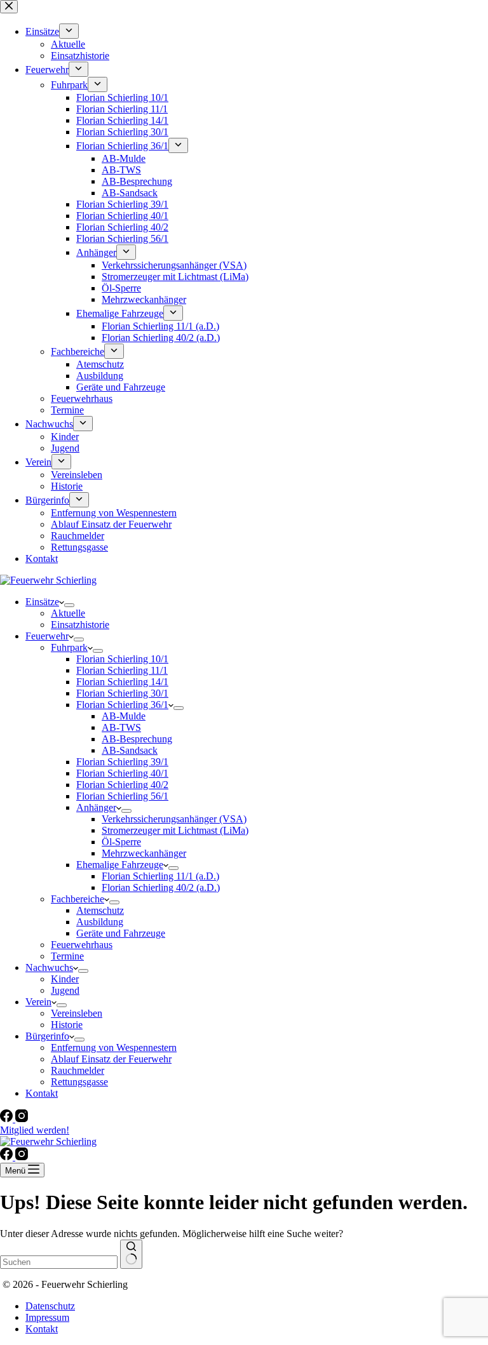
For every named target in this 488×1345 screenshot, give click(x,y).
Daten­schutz (50, 1306)
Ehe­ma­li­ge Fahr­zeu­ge (119, 864)
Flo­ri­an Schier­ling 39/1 (122, 761)
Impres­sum (47, 1317)
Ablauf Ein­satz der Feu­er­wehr (111, 1059)
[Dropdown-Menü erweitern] (69, 605)
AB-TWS (121, 727)
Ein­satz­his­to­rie (80, 624)
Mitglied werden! (34, 1130)
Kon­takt (41, 1093)
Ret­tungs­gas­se (79, 1081)
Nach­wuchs (49, 967)
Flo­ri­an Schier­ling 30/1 (122, 693)
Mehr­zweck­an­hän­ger (144, 853)
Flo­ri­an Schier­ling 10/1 (122, 658)
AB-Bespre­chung (137, 738)
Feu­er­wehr (47, 636)
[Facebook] (7, 1118)
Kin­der (65, 979)
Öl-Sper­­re (121, 841)
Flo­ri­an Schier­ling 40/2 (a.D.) (161, 887)
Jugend (65, 990)
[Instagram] (21, 1118)
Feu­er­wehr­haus (81, 944)
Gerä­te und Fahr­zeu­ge (120, 933)
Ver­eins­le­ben (76, 1013)
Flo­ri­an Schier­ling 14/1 (122, 681)
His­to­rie (67, 1024)
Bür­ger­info (47, 1036)
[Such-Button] (131, 1254)
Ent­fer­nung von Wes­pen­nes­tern (114, 1047)
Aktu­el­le (68, 613)
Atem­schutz (100, 910)
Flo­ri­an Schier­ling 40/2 (122, 784)
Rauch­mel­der (77, 1070)
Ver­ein (38, 1001)
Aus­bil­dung (99, 921)
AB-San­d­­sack (130, 750)
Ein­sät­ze (42, 601)
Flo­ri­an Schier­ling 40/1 (122, 773)
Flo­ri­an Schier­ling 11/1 (122, 670)
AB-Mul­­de (124, 716)
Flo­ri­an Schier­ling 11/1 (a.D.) (160, 876)
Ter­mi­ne (67, 956)
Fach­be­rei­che (77, 898)
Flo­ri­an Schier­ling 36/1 (122, 704)
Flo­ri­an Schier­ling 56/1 (122, 796)
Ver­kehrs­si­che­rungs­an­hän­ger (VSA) (174, 818)
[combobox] (59, 1262)
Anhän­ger (96, 807)
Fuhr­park (69, 647)
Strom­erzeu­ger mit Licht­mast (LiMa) (175, 830)
